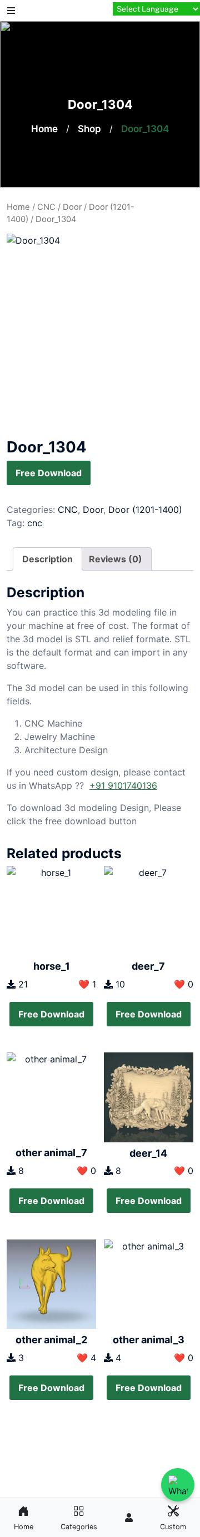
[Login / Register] (129, 1517)
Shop (89, 128)
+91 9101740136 (123, 785)
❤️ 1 (87, 984)
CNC (46, 207)
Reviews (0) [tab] (115, 559)
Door (72, 207)
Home (44, 128)
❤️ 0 (183, 984)
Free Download (49, 472)
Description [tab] (47, 559)
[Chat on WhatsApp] (177, 1484)
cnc (34, 522)
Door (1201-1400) (145, 509)
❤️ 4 (86, 1357)
